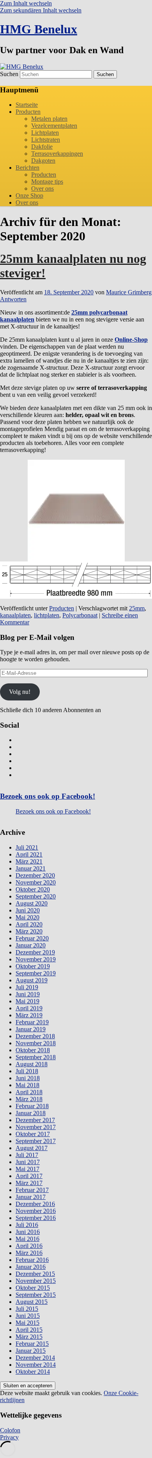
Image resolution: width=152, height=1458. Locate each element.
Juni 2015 (28, 1315)
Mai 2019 (27, 1001)
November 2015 (36, 1280)
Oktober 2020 (33, 889)
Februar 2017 (32, 1190)
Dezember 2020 (35, 875)
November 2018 (36, 1043)
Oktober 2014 (33, 1371)
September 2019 (36, 973)
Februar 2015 (32, 1343)
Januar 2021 (31, 868)
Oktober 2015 (33, 1287)
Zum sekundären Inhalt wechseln (40, 10)
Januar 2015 (31, 1350)
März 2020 (29, 931)
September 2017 (36, 1141)
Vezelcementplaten (54, 125)
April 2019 (29, 1008)
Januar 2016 (31, 1266)
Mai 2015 (27, 1322)
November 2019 (36, 959)
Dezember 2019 (35, 952)
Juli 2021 (27, 847)
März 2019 (29, 1015)
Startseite (27, 104)
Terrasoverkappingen (57, 153)
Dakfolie (42, 146)
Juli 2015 (27, 1308)
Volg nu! (19, 691)
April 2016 (29, 1246)
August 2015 (32, 1301)
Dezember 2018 (35, 1036)
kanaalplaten (15, 615)
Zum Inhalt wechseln (26, 3)
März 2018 (29, 1099)
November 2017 (36, 1127)
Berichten (27, 167)
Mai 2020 (27, 917)
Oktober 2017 (33, 1134)
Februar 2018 (32, 1106)
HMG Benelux (38, 29)
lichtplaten (46, 615)
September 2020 (36, 896)
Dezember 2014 (35, 1357)
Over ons (42, 188)
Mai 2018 (27, 1085)
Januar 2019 (31, 1029)
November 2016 (36, 1211)
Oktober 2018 (33, 1050)
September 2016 (36, 1218)
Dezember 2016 (35, 1204)
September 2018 (36, 1057)
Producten (28, 111)
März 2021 (29, 861)
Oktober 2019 (33, 966)
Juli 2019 (27, 987)
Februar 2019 (32, 1022)
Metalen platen (49, 118)
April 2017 (29, 1176)
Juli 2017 (27, 1155)
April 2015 (29, 1329)
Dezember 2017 (35, 1120)
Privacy (9, 1437)
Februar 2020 (32, 938)
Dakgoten (43, 160)
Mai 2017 (27, 1169)
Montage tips (47, 181)
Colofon (10, 1430)
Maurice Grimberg (129, 292)
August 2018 (32, 1064)
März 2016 (29, 1252)
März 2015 (29, 1336)
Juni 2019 (28, 994)
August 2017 (32, 1148)
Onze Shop (29, 195)
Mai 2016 (27, 1239)
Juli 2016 (27, 1225)
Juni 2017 (28, 1162)
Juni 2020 (28, 910)
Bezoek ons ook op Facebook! (47, 796)
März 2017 (29, 1183)
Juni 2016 (28, 1232)
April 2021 (29, 854)
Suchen (9, 74)
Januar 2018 (31, 1113)
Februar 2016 (32, 1259)
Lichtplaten (45, 132)
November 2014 (36, 1364)
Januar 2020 (31, 945)
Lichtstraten (45, 139)
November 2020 (36, 882)
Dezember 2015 (35, 1273)
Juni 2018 (28, 1078)
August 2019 (32, 980)
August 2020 (32, 903)
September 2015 (36, 1294)
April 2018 (29, 1092)
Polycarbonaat (79, 615)
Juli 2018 (27, 1071)
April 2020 (29, 924)
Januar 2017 (31, 1197)
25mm (137, 608)
